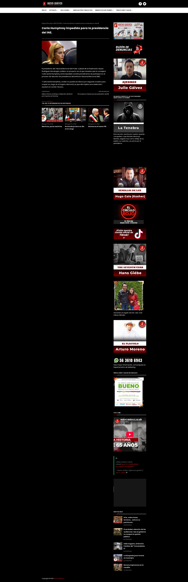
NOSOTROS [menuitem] (47, 15)
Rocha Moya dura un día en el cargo (74, 127)
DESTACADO (58, 23)
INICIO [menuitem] (44, 10)
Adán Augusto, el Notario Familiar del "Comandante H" (134, 546)
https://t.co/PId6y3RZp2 (129, 464)
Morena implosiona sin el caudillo (134, 566)
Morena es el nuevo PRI (97, 126)
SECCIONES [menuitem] (64, 10)
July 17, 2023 (120, 473)
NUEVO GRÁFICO (59, 578)
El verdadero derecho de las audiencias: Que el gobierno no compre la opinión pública (135, 533)
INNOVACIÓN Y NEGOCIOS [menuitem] (82, 10)
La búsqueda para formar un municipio (134, 556)
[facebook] (140, 3)
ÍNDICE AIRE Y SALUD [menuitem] (123, 10)
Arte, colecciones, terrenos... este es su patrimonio (132, 519)
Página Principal (47, 23)
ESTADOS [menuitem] (52, 10)
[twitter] (144, 3)
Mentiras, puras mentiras (52, 126)
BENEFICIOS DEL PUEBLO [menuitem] (103, 10)
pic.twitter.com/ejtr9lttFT (125, 466)
